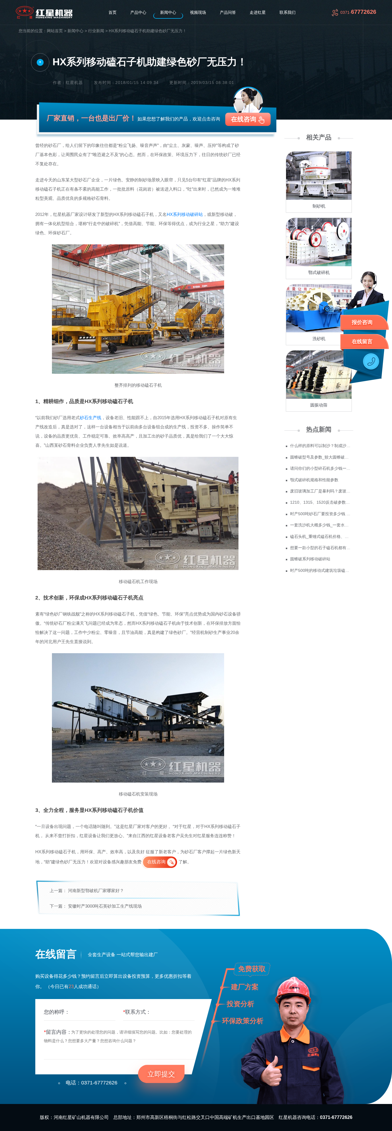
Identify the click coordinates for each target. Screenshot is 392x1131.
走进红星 (258, 12)
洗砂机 (319, 338)
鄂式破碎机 (319, 272)
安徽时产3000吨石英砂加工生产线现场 (105, 906)
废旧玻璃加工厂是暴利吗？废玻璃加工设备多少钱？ (321, 491)
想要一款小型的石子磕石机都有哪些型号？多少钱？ (321, 547)
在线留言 (362, 341)
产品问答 (228, 12)
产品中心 (138, 12)
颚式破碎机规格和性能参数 (314, 480)
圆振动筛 (318, 404)
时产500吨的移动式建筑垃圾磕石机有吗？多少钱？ (321, 570)
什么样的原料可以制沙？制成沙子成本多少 (321, 445)
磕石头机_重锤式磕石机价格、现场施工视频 (321, 536)
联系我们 (288, 12)
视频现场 (198, 12)
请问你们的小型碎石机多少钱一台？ (321, 468)
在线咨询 (243, 119)
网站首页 (55, 31)
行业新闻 (96, 31)
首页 (112, 12)
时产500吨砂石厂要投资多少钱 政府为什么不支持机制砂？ (321, 513)
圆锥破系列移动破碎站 (310, 559)
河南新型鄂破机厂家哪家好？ (96, 890)
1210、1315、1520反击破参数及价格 (321, 502)
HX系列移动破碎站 (185, 214)
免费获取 (252, 969)
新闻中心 (168, 12)
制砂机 (319, 206)
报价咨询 (362, 322)
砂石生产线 (90, 417)
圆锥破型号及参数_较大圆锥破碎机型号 (321, 457)
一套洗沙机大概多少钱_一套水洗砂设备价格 (321, 525)
